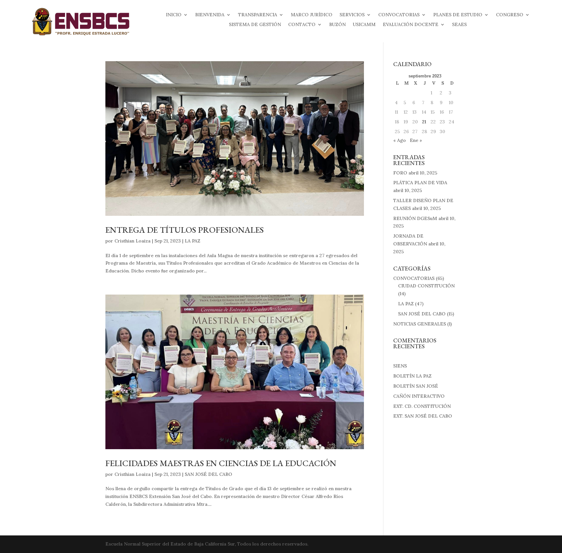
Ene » (416, 140)
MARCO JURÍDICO (311, 15)
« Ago (399, 140)
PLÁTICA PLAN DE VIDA (420, 183)
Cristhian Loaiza (132, 241)
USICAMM (364, 24)
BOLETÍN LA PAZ (412, 376)
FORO (400, 173)
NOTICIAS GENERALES (419, 324)
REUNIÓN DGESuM (415, 218)
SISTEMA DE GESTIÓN (255, 24)
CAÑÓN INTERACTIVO (419, 396)
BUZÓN (337, 24)
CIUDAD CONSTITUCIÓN (426, 286)
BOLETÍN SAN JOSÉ (415, 386)
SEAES (459, 24)
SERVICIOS (352, 15)
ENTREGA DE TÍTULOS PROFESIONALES (184, 229)
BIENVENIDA (209, 15)
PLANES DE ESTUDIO (457, 15)
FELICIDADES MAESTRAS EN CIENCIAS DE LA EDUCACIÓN (220, 463)
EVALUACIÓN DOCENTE (410, 24)
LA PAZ (192, 241)
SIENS (400, 366)
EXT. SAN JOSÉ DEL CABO (422, 416)
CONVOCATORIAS (399, 15)
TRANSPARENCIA (257, 15)
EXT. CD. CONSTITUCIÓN (422, 406)
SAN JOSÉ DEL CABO (208, 474)
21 (424, 122)
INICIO (173, 15)
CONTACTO (301, 24)
